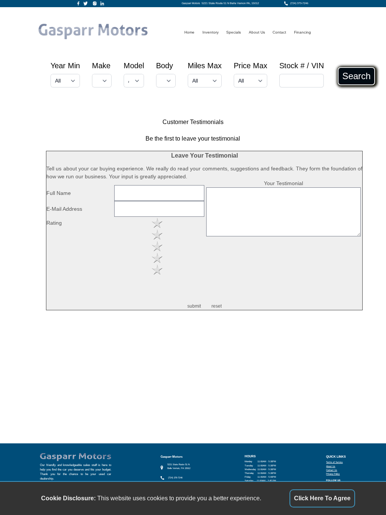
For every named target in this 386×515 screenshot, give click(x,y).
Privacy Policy (333, 473)
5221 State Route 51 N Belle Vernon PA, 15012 (230, 3)
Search (356, 76)
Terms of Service (334, 462)
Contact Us (331, 470)
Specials (233, 32)
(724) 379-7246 (299, 3)
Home (189, 32)
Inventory (210, 32)
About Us (257, 32)
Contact (279, 32)
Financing (302, 32)
